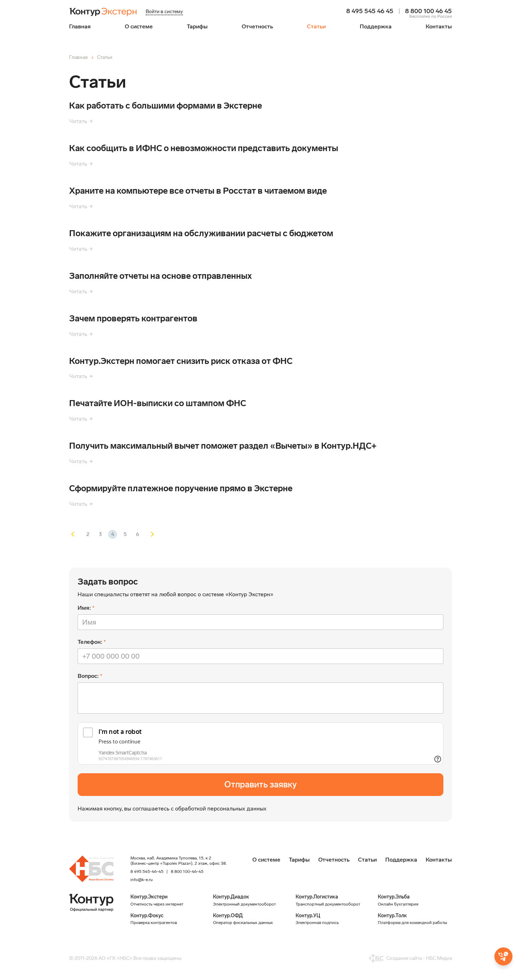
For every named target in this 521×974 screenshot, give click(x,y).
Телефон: (90, 641)
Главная (80, 26)
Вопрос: (88, 676)
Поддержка (376, 26)
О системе (139, 26)
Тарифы (197, 26)
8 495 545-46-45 (146, 871)
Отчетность (257, 26)
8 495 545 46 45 (369, 11)
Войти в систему (164, 12)
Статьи (316, 26)
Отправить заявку (260, 784)
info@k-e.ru (141, 879)
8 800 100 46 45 (428, 11)
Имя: (84, 607)
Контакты (439, 26)
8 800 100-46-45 (187, 871)
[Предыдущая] (75, 534)
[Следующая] (149, 534)
